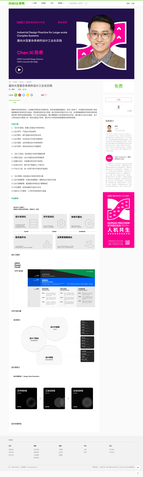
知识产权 (102, 467)
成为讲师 (11, 452)
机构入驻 (11, 455)
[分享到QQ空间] (27, 95)
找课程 (43, 3)
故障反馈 (36, 452)
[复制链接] (31, 95)
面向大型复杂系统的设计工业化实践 (30, 85)
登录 (128, 3)
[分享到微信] (15, 95)
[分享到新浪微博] (19, 95)
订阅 (51, 3)
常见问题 (36, 449)
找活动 (61, 452)
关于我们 (111, 449)
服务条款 (36, 458)
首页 (10, 82)
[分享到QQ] (23, 95)
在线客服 (36, 455)
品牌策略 (28, 82)
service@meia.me (32, 467)
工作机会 (111, 452)
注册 (132, 3)
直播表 (60, 3)
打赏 (118, 100)
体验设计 (21, 82)
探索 (35, 3)
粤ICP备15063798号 (112, 467)
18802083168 (15, 467)
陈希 (116, 126)
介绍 (14, 102)
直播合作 (11, 449)
